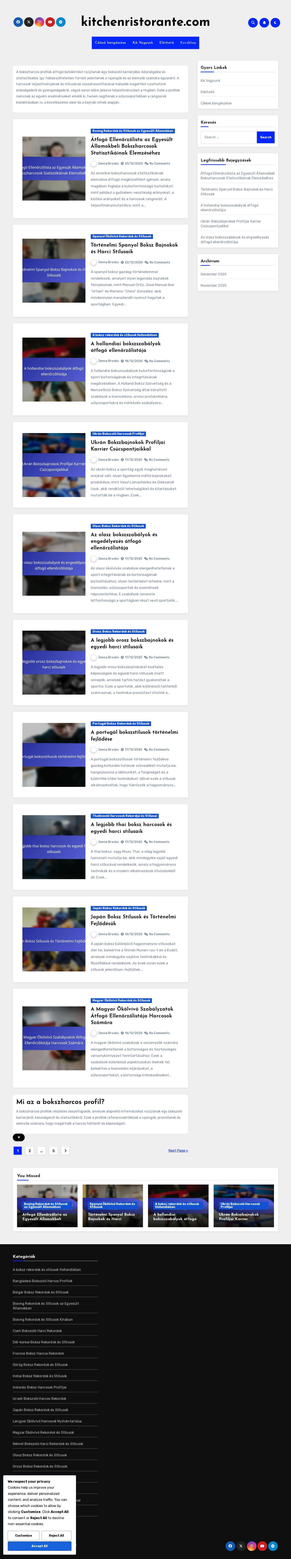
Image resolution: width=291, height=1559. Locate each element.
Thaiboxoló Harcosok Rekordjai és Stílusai (124, 816)
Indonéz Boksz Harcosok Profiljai (39, 1387)
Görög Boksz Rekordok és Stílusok (40, 1365)
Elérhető (166, 43)
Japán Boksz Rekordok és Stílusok (118, 908)
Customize (23, 1535)
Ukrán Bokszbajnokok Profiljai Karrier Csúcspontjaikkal (239, 1219)
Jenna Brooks (108, 163)
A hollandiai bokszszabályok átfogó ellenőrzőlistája (175, 1219)
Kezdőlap (188, 43)
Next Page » (178, 1151)
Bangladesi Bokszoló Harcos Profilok (42, 1281)
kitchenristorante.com (145, 22)
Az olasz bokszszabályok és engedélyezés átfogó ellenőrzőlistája (124, 541)
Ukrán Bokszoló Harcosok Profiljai (118, 434)
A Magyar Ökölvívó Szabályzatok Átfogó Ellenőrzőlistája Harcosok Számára (132, 1016)
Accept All (40, 1546)
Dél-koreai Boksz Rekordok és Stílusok (44, 1342)
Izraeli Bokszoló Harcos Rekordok (39, 1399)
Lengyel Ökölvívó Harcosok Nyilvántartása (47, 1421)
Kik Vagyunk (143, 43)
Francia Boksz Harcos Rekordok (38, 1353)
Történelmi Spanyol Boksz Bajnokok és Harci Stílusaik (111, 1219)
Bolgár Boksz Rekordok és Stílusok (41, 1292)
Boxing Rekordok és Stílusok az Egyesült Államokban (132, 131)
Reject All (56, 1535)
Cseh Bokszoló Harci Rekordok (37, 1331)
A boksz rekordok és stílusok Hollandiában (124, 335)
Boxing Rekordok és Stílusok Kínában (43, 1320)
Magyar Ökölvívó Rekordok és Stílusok (121, 1000)
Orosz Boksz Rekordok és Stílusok (118, 631)
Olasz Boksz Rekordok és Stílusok (118, 526)
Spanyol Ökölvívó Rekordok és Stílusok (121, 236)
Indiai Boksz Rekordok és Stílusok (40, 1376)
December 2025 (214, 274)
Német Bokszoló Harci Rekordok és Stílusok (48, 1444)
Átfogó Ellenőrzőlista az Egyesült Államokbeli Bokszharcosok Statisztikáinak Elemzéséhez (132, 146)
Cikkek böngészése (110, 43)
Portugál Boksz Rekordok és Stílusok (120, 723)
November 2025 (214, 285)
